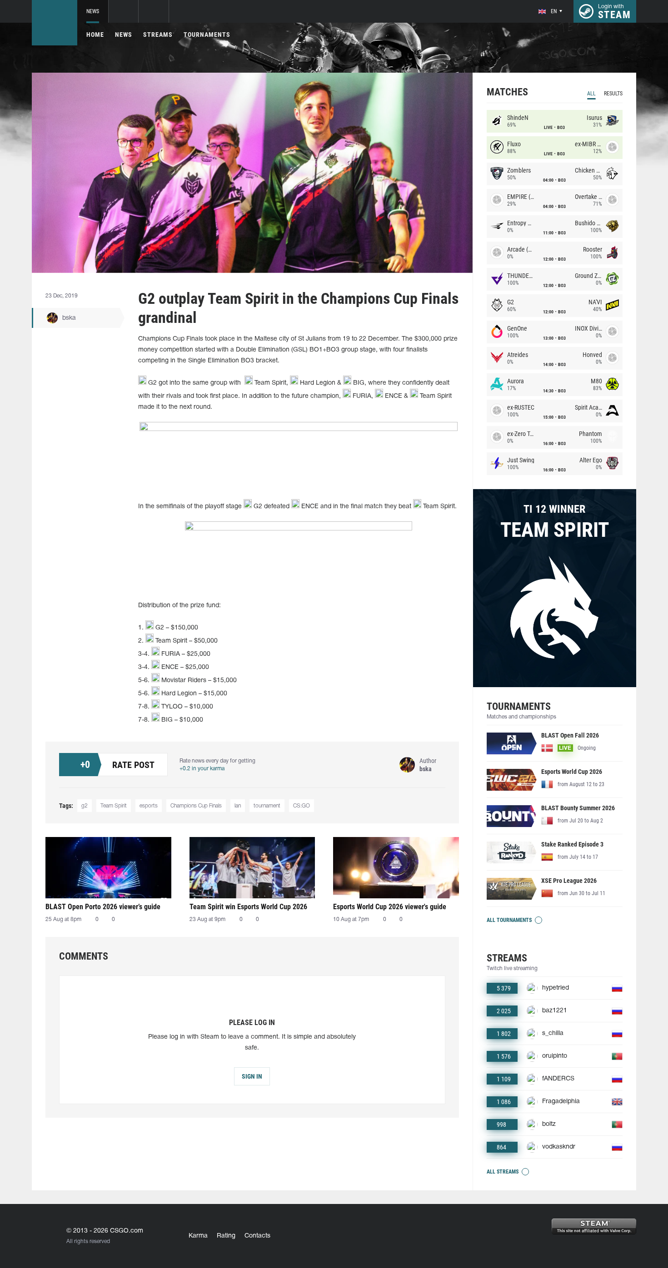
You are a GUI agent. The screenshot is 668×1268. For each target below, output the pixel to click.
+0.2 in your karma (201, 768)
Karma (198, 1236)
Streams (158, 34)
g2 (84, 805)
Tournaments (207, 34)
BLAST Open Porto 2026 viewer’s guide (102, 906)
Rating (226, 1236)
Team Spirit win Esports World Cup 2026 (248, 906)
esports (149, 805)
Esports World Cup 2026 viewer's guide (389, 906)
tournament (267, 805)
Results (613, 93)
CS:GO (301, 805)
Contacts (257, 1236)
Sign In (252, 1076)
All (591, 93)
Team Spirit (113, 805)
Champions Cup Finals (196, 805)
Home (95, 34)
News (92, 11)
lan (237, 805)
